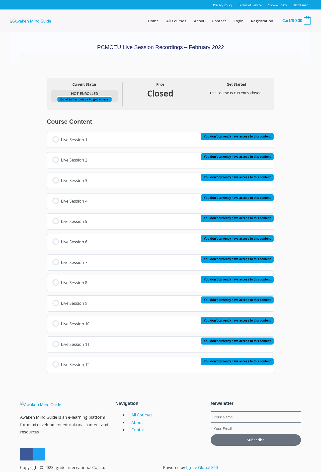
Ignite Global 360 (202, 467)
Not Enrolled (84, 93)
